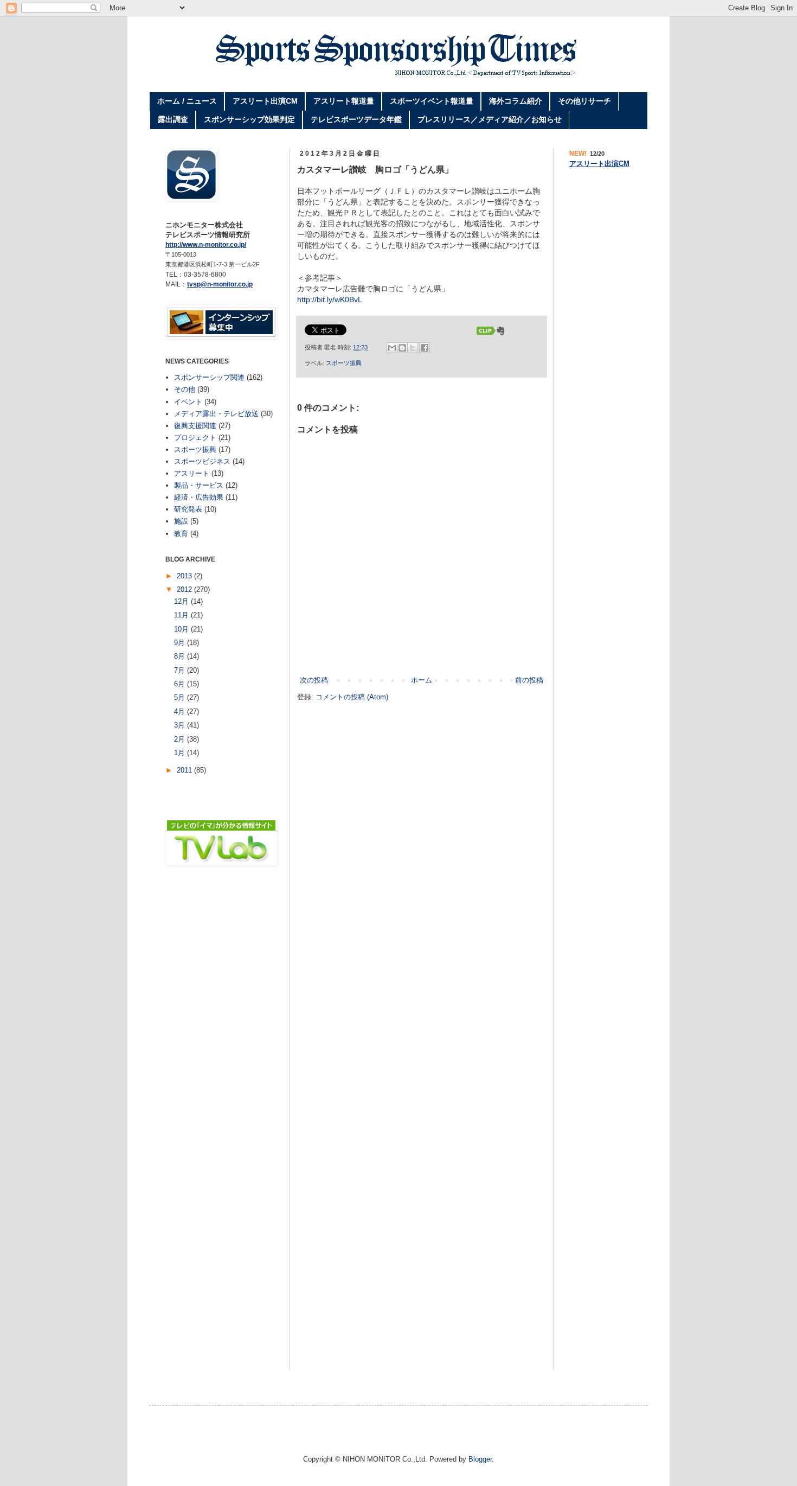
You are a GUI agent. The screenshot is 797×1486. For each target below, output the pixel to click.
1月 (180, 753)
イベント (188, 402)
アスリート (191, 473)
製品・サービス (198, 485)
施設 (181, 521)
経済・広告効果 (198, 497)
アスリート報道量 (343, 101)
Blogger (480, 1459)
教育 (181, 534)
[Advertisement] (219, 964)
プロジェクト (195, 437)
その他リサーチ (584, 101)
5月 (180, 697)
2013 (185, 576)
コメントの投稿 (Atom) (352, 697)
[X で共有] (412, 347)
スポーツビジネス (202, 461)
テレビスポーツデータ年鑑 (356, 120)
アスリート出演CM (265, 101)
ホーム (421, 680)
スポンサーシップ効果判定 (249, 120)
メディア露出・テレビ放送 (216, 414)
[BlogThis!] (402, 347)
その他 (184, 389)
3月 (180, 725)
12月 (182, 601)
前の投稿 (529, 680)
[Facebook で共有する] (424, 347)
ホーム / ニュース (187, 101)
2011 (185, 770)
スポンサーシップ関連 (209, 377)
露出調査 (173, 120)
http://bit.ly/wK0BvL (329, 299)
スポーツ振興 (344, 363)
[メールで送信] (392, 347)
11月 (182, 615)
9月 (180, 643)
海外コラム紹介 (515, 101)
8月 (180, 656)
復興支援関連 (195, 426)
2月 (180, 739)
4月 (180, 711)
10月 (182, 629)
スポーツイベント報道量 (431, 101)
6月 (180, 684)
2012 (185, 589)
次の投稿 (314, 680)
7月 (180, 670)
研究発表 (188, 509)
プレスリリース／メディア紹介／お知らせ (489, 120)
